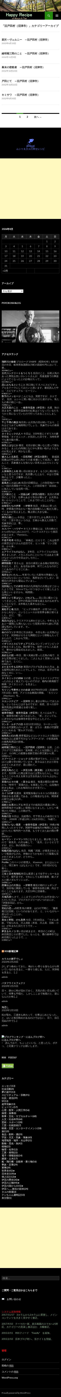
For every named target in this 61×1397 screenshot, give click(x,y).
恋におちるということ (13, 384)
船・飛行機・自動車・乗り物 (19, 1161)
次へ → (38, 116)
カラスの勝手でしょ (12, 958)
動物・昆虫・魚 (12, 1143)
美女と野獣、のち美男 (13, 919)
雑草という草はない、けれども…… (20, 597)
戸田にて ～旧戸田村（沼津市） (21, 80)
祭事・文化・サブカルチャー (19, 1116)
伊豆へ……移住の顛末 (15, 1188)
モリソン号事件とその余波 (16, 689)
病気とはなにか (10, 445)
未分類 (7, 1197)
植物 (6, 1146)
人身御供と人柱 (10, 471)
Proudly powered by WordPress (16, 1393)
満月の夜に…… (9, 517)
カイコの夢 (8, 793)
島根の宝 (6, 816)
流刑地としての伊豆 (12, 586)
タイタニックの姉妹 (12, 678)
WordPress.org (10, 1377)
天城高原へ (8, 896)
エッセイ (8, 1085)
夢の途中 (8, 1091)
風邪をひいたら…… (12, 574)
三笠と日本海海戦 (11, 873)
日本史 (8, 1173)
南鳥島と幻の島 (10, 735)
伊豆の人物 (10, 1182)
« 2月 (5, 270)
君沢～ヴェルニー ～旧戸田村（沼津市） (26, 39)
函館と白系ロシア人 (12, 804)
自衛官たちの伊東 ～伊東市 (17, 505)
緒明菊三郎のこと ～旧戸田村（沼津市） (26, 53)
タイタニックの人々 (12, 433)
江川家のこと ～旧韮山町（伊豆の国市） (24, 494)
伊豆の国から (11, 1185)
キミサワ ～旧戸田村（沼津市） (21, 94)
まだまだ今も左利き (12, 666)
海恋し (5, 1007)
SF (5, 1101)
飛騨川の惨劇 (9, 361)
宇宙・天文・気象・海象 (17, 1137)
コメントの (10, 1371)
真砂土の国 (8, 655)
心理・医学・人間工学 (15, 1110)
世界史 (7, 1170)
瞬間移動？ (8, 563)
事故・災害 (10, 1164)
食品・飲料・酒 (12, 1134)
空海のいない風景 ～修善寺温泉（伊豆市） (25, 824)
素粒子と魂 (8, 609)
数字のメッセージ (11, 396)
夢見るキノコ (9, 931)
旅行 (5, 1131)
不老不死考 (8, 540)
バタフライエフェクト (13, 982)
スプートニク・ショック (15, 758)
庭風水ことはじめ (11, 482)
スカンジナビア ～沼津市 (16, 701)
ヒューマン (10, 1107)
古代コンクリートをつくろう (17, 373)
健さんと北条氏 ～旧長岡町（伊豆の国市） (25, 456)
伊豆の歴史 (10, 1179)
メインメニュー (57, 16)
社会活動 (8, 1088)
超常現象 (8, 1104)
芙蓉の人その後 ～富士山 (16, 781)
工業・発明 (10, 1152)
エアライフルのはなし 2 (15, 551)
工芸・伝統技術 (11, 1125)
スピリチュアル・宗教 (15, 1094)
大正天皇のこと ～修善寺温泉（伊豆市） (24, 407)
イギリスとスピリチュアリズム (18, 643)
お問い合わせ (12, 1299)
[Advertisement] (30, 188)
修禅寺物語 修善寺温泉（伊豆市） (21, 712)
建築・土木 (10, 1158)
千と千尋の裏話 (10, 422)
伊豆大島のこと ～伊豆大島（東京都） (23, 770)
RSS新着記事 (11, 951)
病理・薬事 (9, 1113)
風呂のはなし (9, 620)
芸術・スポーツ (12, 1122)
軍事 (6, 1167)
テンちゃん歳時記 (13, 1194)
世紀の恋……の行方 (12, 908)
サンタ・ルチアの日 (12, 724)
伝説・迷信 (10, 1098)
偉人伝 (8, 1176)
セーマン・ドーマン (12, 839)
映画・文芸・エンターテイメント (21, 1128)
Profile (5, 862)
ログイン (6, 1359)
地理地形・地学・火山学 (17, 1140)
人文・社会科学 (12, 1119)
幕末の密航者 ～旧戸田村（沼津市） (23, 67)
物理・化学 (10, 1149)
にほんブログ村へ (11, 1039)
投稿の (8, 1365)
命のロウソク (9, 632)
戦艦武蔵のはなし (11, 850)
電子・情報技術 (12, 1155)
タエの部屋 (9, 1191)
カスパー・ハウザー (12, 528)
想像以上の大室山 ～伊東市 (17, 885)
